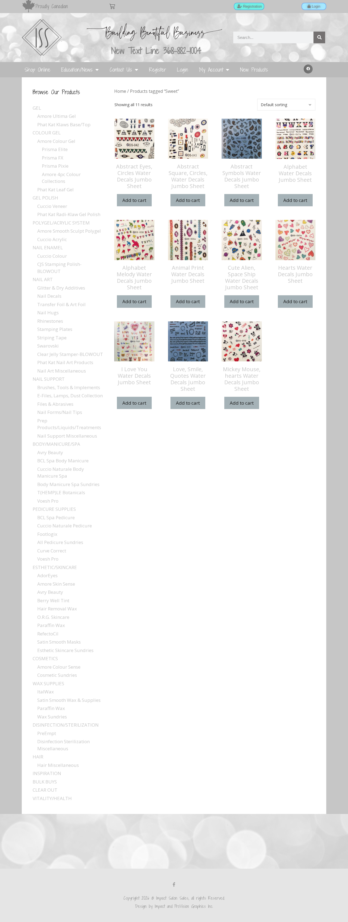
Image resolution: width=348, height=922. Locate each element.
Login (182, 69)
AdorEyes (47, 575)
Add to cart (134, 200)
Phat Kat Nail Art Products (65, 362)
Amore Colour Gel (56, 141)
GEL (37, 108)
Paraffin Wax (51, 625)
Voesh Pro (47, 501)
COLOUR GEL (47, 133)
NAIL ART (43, 279)
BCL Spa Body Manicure (63, 460)
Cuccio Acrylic (52, 239)
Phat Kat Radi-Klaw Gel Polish (68, 214)
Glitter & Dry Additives (61, 288)
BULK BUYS (45, 782)
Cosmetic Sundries (57, 675)
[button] (308, 69)
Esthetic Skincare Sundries (65, 650)
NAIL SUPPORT (49, 379)
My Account (211, 69)
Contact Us (121, 69)
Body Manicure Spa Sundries (68, 484)
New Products (254, 69)
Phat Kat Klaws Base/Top (64, 124)
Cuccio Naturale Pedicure (64, 526)
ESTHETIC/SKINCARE (55, 567)
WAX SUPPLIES (48, 683)
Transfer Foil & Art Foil (61, 304)
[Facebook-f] (174, 884)
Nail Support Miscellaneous (67, 436)
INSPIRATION (47, 773)
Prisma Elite (55, 149)
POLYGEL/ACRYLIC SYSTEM (61, 223)
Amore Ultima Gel (56, 116)
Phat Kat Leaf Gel (55, 189)
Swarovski (48, 346)
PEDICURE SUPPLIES (54, 509)
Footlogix (47, 534)
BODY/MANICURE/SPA (56, 444)
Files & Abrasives (55, 404)
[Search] (319, 37)
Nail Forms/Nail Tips (59, 412)
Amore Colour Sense (58, 667)
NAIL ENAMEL (48, 247)
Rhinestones (50, 321)
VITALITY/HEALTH (52, 798)
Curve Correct (51, 551)
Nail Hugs (48, 312)
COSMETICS (45, 658)
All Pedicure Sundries (60, 542)
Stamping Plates (54, 329)
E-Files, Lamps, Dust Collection (70, 395)
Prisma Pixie (55, 166)
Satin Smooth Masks (59, 642)
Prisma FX (52, 158)
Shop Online (37, 69)
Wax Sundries (52, 717)
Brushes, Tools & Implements (68, 387)
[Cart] (112, 6)
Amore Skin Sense (56, 584)
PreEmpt (46, 733)
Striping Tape (52, 337)
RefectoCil (47, 634)
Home (120, 91)
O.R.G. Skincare (53, 617)
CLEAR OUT (45, 790)
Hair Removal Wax (57, 609)
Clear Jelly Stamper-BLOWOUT (70, 354)
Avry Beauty (50, 452)
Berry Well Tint (53, 600)
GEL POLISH (45, 198)
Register (157, 69)
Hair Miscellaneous (58, 765)
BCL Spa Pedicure (56, 517)
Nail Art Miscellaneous (61, 371)
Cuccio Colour (52, 256)
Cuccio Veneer (52, 206)
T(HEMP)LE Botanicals (61, 492)
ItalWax (45, 692)
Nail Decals (49, 296)
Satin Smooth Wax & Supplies (69, 700)
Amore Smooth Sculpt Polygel (69, 231)
